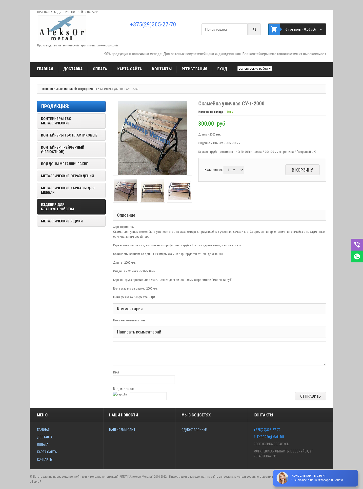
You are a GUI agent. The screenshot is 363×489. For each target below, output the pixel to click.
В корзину (302, 170)
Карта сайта (129, 69)
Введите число (124, 389)
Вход (222, 69)
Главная (45, 69)
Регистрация (194, 69)
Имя (116, 372)
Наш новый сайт (122, 430)
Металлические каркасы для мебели (68, 190)
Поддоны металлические (64, 164)
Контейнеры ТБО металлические (56, 121)
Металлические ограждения (67, 176)
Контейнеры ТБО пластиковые (69, 135)
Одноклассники (194, 430)
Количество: (214, 170)
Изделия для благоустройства (76, 89)
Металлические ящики (62, 221)
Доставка (73, 69)
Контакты (162, 69)
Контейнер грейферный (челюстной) (62, 149)
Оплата (100, 69)
